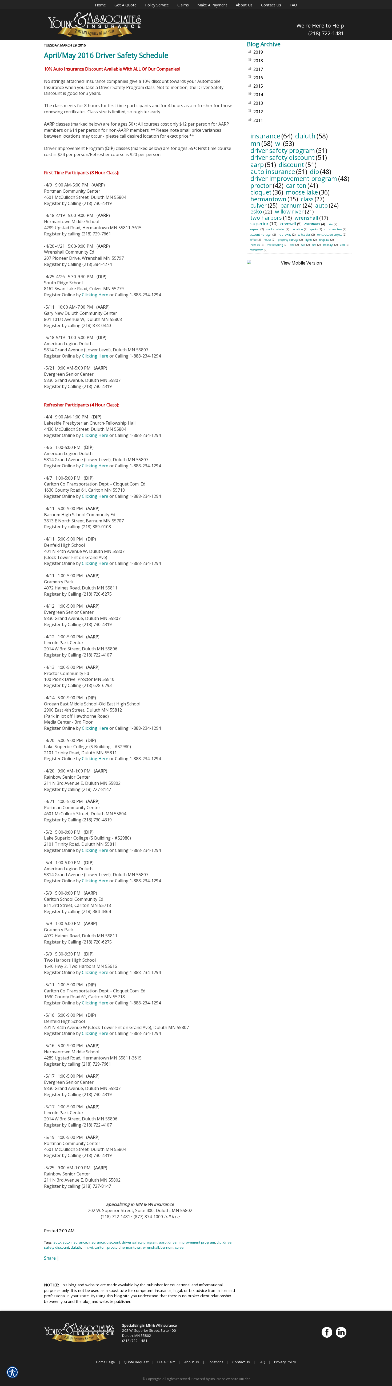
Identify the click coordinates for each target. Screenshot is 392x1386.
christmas (312, 224)
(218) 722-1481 (326, 33)
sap (303, 245)
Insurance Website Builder (230, 1379)
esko (256, 211)
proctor (113, 1247)
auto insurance (74, 1242)
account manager (260, 234)
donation (297, 229)
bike (330, 224)
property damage (288, 240)
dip (219, 1242)
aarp (163, 1242)
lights (308, 240)
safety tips (304, 234)
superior (259, 223)
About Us (191, 1362)
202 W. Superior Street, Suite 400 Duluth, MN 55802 (149, 1333)
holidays (328, 245)
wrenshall (151, 1247)
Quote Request (136, 1362)
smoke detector (275, 229)
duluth (76, 1247)
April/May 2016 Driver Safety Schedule (106, 55)
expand (254, 229)
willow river (289, 211)
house (267, 240)
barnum (167, 1247)
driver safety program (139, 1242)
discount (113, 1242)
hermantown (131, 1247)
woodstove (256, 250)
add (342, 245)
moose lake (302, 192)
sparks (314, 229)
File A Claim (166, 1362)
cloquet (260, 192)
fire (314, 245)
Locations (215, 1362)
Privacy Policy (285, 1362)
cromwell (288, 223)
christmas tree (333, 229)
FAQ (262, 1362)
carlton (100, 1247)
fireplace (324, 240)
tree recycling (275, 245)
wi (91, 1247)
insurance (97, 1242)
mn (85, 1247)
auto (57, 1242)
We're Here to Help (320, 25)
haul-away (284, 234)
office (253, 240)
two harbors (266, 217)
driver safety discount (282, 157)
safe (292, 245)
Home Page (105, 1362)
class (307, 199)
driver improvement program (191, 1242)
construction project (329, 234)
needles (255, 245)
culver (180, 1247)
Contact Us (241, 1362)
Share (50, 1258)
